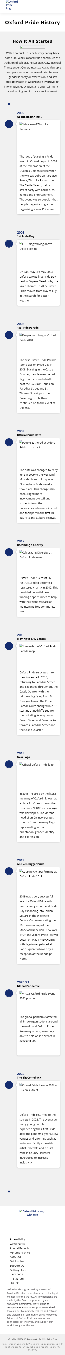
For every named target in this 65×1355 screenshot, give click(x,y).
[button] (56, 7)
